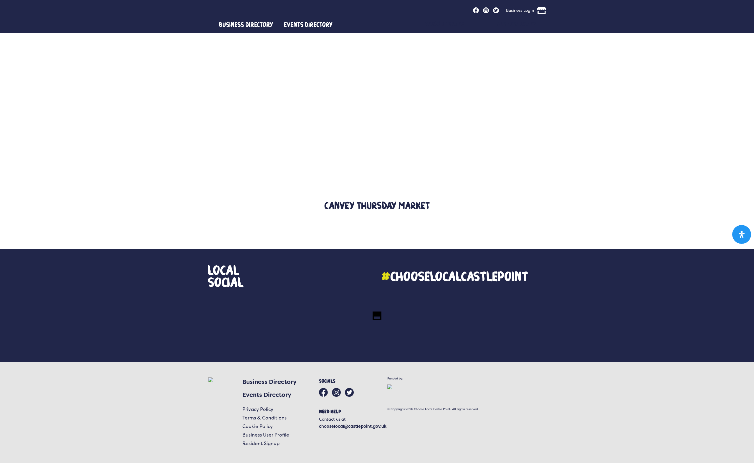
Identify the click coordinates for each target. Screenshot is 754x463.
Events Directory (308, 24)
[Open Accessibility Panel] (741, 234)
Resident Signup (444, 24)
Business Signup (516, 24)
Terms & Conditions (264, 417)
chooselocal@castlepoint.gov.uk (352, 426)
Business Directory (246, 24)
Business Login (520, 10)
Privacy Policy (257, 409)
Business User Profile (265, 435)
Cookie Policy (257, 426)
